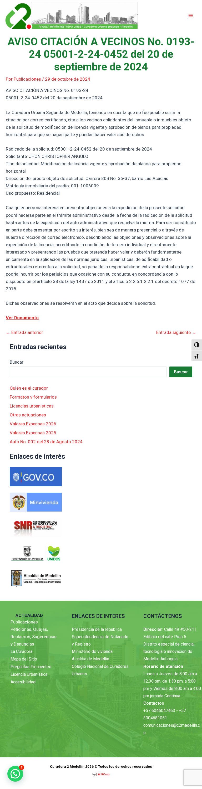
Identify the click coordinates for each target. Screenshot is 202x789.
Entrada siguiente (176, 332)
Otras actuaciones (28, 414)
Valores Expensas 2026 (33, 423)
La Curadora (21, 651)
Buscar (16, 362)
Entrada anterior (24, 332)
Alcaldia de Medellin (90, 658)
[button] (15, 774)
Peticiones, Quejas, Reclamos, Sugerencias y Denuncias (34, 637)
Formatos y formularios (33, 397)
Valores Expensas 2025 (33, 432)
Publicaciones (24, 622)
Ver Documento (22, 317)
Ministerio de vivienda (92, 651)
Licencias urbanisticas (32, 406)
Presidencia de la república (97, 629)
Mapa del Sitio (24, 659)
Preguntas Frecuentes (31, 666)
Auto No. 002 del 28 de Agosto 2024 (46, 441)
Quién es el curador (29, 388)
